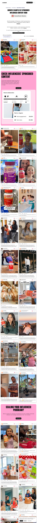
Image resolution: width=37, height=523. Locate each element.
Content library (8, 7)
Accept (21, 520)
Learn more (29, 520)
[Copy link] (17, 40)
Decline (25, 520)
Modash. (18, 23)
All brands (14, 7)
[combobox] (7, 37)
